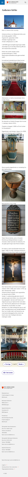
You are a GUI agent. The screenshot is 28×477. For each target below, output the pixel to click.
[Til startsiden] (10, 387)
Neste (21, 364)
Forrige (7, 364)
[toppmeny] (2, 2)
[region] (14, 346)
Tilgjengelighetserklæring (7, 469)
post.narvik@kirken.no (10, 434)
